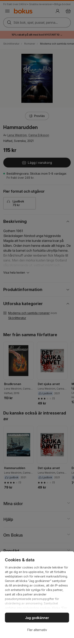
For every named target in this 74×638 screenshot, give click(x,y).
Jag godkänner (37, 618)
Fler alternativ (37, 630)
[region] (37, 594)
